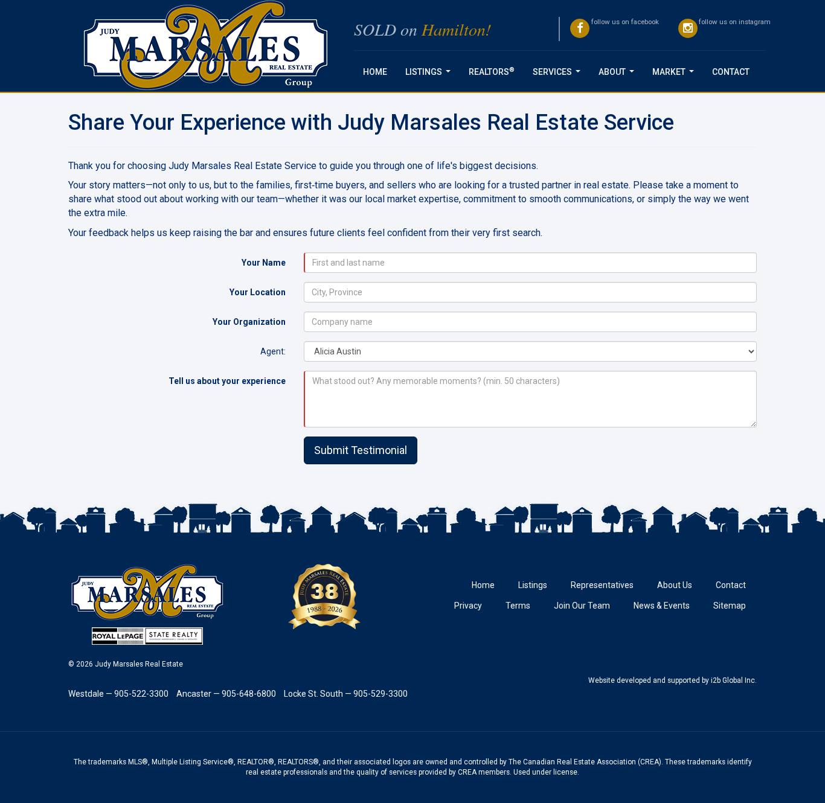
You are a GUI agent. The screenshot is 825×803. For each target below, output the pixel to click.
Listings (430, 75)
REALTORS (492, 71)
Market (675, 75)
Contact (731, 72)
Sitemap (729, 605)
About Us (674, 585)
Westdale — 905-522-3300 (118, 694)
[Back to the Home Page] (206, 46)
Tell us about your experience (227, 381)
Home (375, 72)
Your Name (264, 262)
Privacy (468, 605)
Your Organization (249, 322)
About (619, 75)
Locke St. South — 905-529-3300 (346, 694)
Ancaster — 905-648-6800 (226, 694)
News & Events (662, 605)
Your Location (258, 292)
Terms (518, 605)
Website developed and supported (644, 680)
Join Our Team (582, 605)
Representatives (602, 585)
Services (559, 75)
